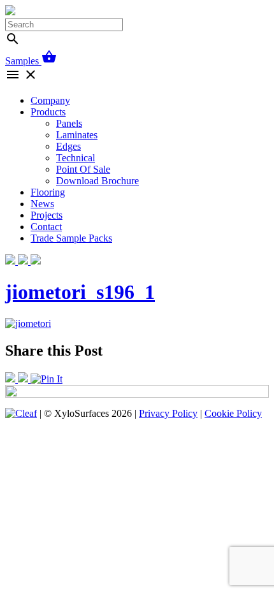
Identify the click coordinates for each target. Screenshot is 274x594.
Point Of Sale (83, 169)
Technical (75, 157)
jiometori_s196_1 (80, 291)
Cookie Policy (233, 413)
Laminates (76, 134)
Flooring (48, 192)
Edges (68, 146)
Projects (46, 215)
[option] (137, 391)
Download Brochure (97, 180)
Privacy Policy (168, 413)
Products (48, 111)
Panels (69, 123)
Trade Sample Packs (71, 238)
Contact (46, 226)
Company (50, 100)
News (42, 203)
